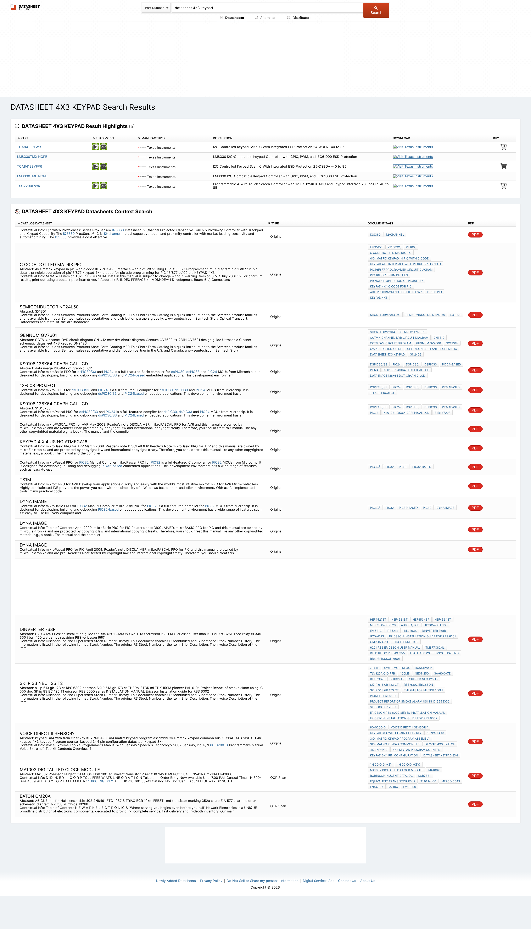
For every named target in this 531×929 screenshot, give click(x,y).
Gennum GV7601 (412, 332)
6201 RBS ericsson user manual (395, 647)
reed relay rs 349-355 (387, 653)
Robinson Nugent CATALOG (391, 775)
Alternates (267, 18)
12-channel (112, 233)
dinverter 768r (434, 630)
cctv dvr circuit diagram (390, 343)
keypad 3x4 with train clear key (395, 733)
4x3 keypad (378, 749)
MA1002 (434, 770)
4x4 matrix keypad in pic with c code (399, 258)
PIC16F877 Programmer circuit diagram (401, 269)
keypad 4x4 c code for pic (391, 286)
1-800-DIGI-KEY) (408, 764)
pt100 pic (434, 292)
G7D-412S (377, 636)
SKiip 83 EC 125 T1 (383, 707)
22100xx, (394, 247)
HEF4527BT (378, 619)
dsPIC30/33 (86, 372)
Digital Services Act (318, 881)
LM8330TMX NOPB (32, 157)
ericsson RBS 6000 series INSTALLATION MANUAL (407, 712)
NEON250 (422, 673)
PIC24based (134, 393)
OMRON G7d (379, 642)
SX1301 (455, 315)
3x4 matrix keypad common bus (395, 744)
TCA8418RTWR (29, 147)
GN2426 (415, 354)
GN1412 (439, 337)
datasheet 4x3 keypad (387, 354)
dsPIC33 (193, 372)
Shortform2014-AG (385, 315)
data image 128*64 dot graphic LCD (397, 375)
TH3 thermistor (405, 642)
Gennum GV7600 (428, 343)
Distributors (301, 18)
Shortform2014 (382, 332)
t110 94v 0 (428, 781)
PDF (475, 235)
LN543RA (376, 787)
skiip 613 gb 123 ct (384, 684)
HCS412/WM (423, 668)
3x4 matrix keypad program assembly (400, 738)
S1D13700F (442, 412)
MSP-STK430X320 (383, 625)
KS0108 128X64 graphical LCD (406, 370)
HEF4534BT (443, 619)
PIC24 (108, 372)
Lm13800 (409, 787)
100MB (405, 673)
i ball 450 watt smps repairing (434, 653)
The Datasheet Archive (25, 7)
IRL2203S (410, 630)
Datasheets (234, 18)
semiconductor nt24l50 (425, 315)
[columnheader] (52, 138)
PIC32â (375, 467)
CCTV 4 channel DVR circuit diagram (399, 337)
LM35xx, (376, 247)
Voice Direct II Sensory (409, 727)
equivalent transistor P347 (392, 781)
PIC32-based (112, 466)
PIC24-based (135, 375)
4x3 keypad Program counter (416, 749)
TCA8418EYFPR (29, 166)
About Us (367, 881)
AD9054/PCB (410, 625)
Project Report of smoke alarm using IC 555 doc (409, 701)
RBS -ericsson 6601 (385, 658)
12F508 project (382, 392)
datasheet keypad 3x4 (440, 755)
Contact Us (347, 881)
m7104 (393, 787)
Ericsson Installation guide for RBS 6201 (422, 636)
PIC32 (84, 462)
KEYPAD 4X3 (378, 297)
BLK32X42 (397, 679)
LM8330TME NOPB (32, 176)
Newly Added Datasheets (176, 881)
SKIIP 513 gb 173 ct (384, 690)
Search (376, 13)
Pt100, (411, 247)
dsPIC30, (178, 372)
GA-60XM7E (442, 673)
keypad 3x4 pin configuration (394, 755)
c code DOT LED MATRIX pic (390, 252)
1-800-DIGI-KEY (101, 781)
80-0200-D (219, 745)
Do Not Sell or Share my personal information (262, 881)
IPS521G (376, 630)
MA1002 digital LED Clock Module (396, 770)
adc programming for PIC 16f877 (396, 292)
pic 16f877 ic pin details (389, 275)
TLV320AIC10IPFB (382, 673)
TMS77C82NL (435, 647)
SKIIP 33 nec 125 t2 (423, 679)
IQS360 (118, 230)
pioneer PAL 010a (383, 696)
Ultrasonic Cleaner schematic (432, 349)
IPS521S (392, 630)
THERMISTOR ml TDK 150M (423, 690)
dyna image (445, 507)
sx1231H (452, 343)
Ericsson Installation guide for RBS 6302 (403, 718)
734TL (374, 668)
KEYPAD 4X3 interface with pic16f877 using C (405, 264)
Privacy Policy (211, 881)
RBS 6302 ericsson (418, 684)
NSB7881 (424, 775)
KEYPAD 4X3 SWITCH (440, 744)
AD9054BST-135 (436, 625)
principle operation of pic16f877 (396, 280)
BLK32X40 (377, 679)
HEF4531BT (399, 619)
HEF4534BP (421, 619)
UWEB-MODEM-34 (397, 668)
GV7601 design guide (386, 349)
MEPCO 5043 (450, 781)
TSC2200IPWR (28, 186)
